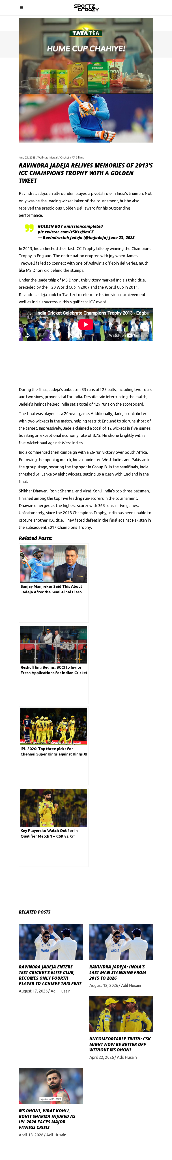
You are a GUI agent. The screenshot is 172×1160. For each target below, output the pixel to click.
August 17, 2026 (33, 991)
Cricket (64, 157)
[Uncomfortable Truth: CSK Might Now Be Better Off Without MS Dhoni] (121, 1014)
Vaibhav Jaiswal (48, 157)
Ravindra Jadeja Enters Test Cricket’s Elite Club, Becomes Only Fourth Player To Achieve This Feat (50, 975)
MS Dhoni (34, 270)
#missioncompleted (83, 226)
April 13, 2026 (31, 1135)
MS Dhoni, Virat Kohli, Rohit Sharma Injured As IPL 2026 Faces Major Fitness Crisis (47, 1119)
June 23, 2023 (27, 157)
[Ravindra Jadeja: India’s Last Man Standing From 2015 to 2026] (121, 942)
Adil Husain (61, 991)
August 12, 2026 (103, 985)
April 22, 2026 (101, 1057)
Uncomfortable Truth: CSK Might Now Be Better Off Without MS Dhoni (120, 1044)
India (38, 248)
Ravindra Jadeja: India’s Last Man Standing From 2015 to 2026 (117, 972)
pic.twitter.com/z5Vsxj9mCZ (66, 232)
